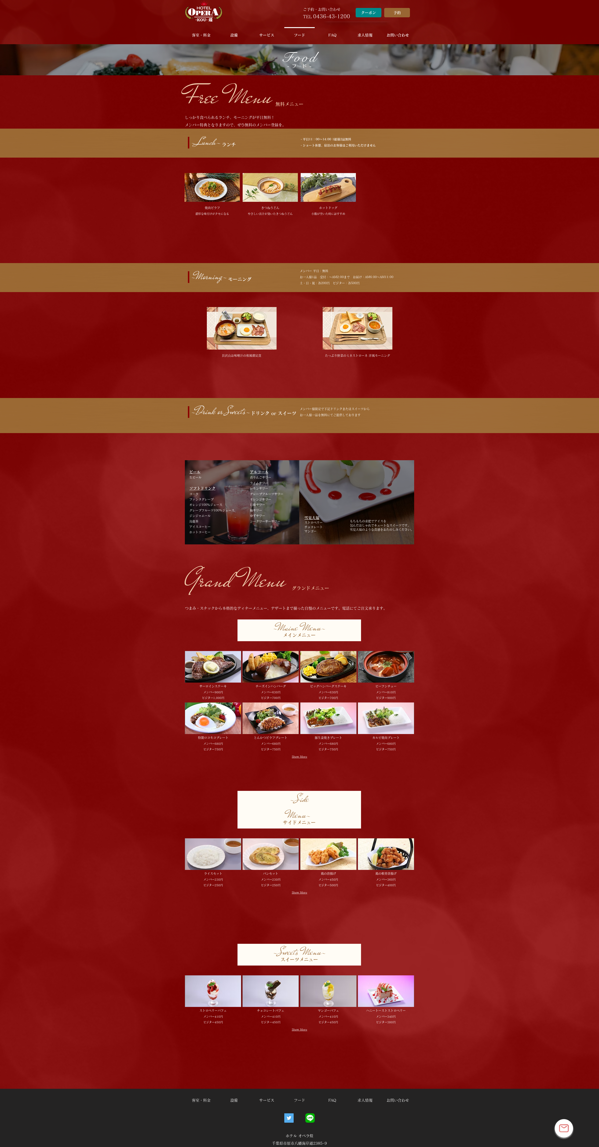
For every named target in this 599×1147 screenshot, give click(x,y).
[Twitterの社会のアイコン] (289, 1118)
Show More (299, 756)
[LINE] (310, 1118)
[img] (212, 195)
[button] (397, 33)
